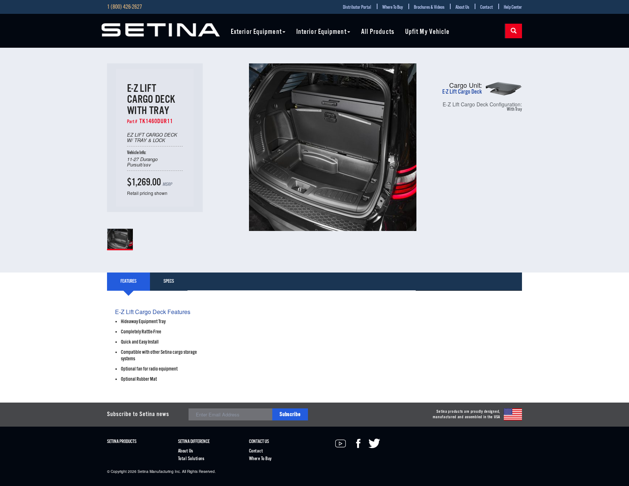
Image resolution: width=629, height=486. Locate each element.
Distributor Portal (357, 7)
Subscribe (290, 414)
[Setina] (161, 30)
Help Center (513, 7)
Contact (486, 7)
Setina (143, 471)
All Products (377, 32)
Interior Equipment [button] (321, 32)
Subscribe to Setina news (138, 414)
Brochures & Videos (429, 7)
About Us (462, 7)
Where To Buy (392, 7)
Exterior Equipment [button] (256, 32)
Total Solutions (191, 459)
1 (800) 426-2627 (124, 7)
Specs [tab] (168, 281)
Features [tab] (128, 281)
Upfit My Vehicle (427, 32)
